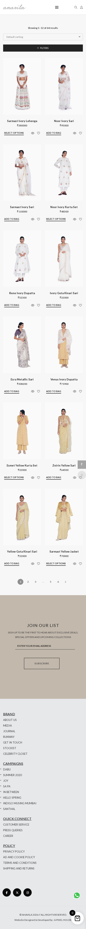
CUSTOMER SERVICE (16, 824)
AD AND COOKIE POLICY (19, 857)
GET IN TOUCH (12, 742)
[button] (53, 133)
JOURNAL (9, 731)
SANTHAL (9, 809)
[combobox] (43, 37)
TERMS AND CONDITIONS (20, 862)
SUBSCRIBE (41, 663)
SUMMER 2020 (12, 775)
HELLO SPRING (12, 797)
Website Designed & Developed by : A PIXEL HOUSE (43, 919)
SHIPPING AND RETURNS (18, 868)
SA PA (6, 786)
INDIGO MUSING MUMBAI (19, 803)
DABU (7, 769)
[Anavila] (14, 7)
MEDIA (7, 725)
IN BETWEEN (11, 792)
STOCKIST (9, 748)
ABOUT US (10, 720)
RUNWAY (8, 736)
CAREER (8, 835)
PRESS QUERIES (13, 830)
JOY (5, 780)
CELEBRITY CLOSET (15, 753)
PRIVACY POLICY (14, 851)
